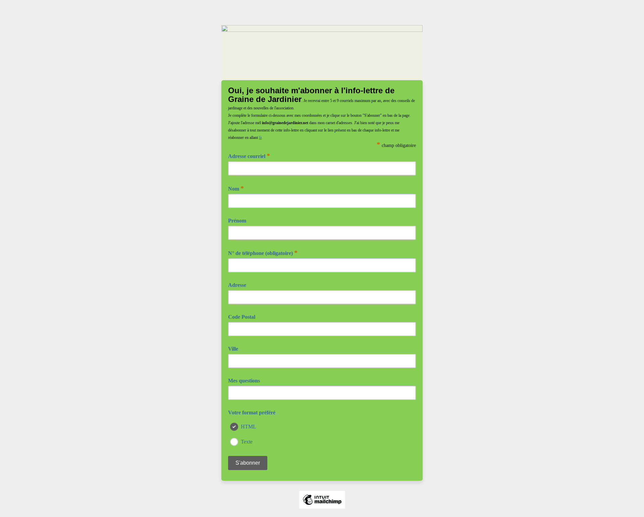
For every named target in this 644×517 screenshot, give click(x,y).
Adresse (237, 285)
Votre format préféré (251, 412)
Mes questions (244, 380)
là (260, 137)
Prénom (237, 220)
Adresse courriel (249, 155)
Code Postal (241, 317)
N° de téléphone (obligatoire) (263, 252)
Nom (236, 188)
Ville (233, 349)
